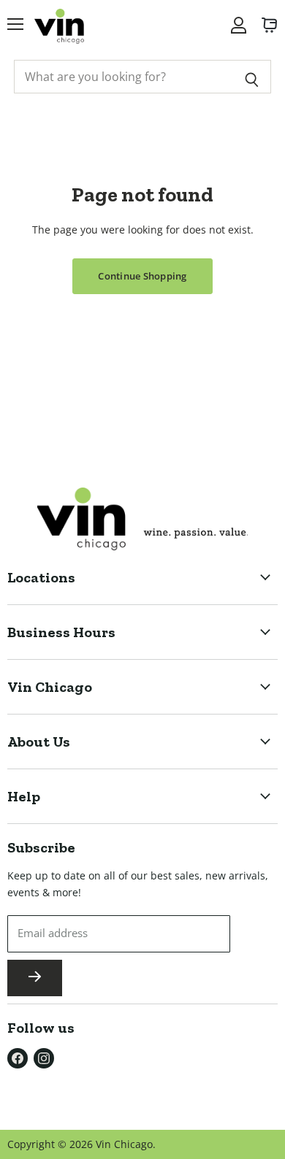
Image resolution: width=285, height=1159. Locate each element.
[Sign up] (34, 978)
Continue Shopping (142, 275)
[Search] (251, 76)
